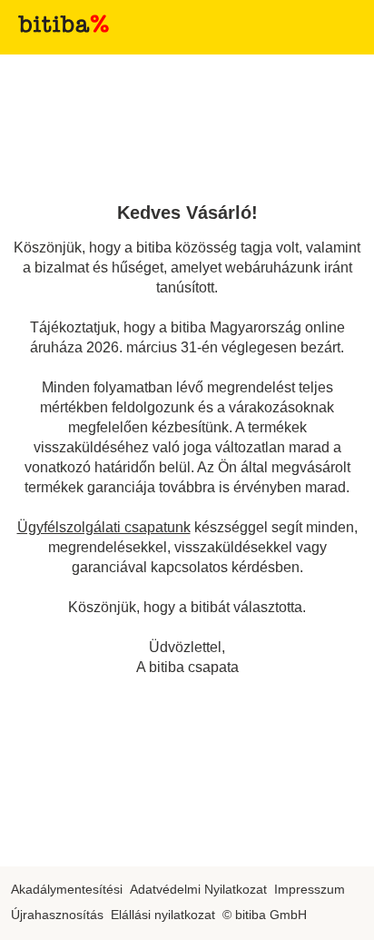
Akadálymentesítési (67, 889)
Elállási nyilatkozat (163, 914)
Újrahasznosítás (57, 914)
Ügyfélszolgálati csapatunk (104, 527)
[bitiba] (63, 24)
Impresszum (309, 889)
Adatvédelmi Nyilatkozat (198, 889)
